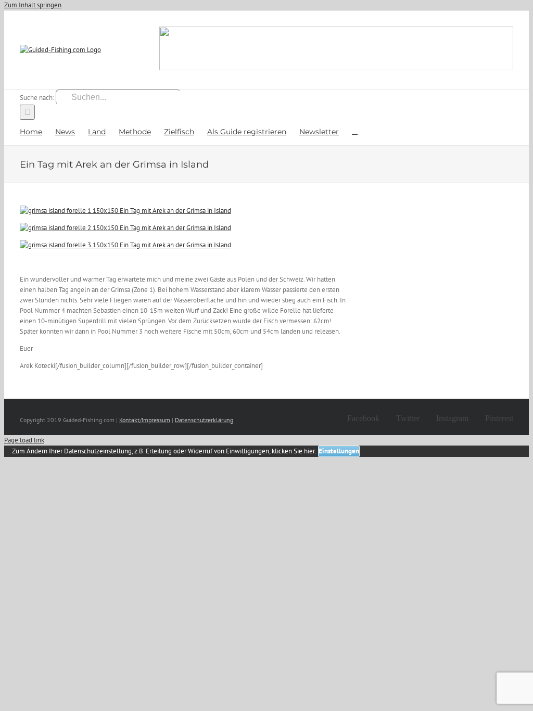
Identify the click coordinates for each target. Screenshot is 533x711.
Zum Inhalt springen (32, 5)
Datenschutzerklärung (204, 420)
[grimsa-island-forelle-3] (125, 244)
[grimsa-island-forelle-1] (125, 210)
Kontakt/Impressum (144, 420)
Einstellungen (339, 451)
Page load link (24, 440)
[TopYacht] (336, 50)
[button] (355, 131)
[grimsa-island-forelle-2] (125, 227)
